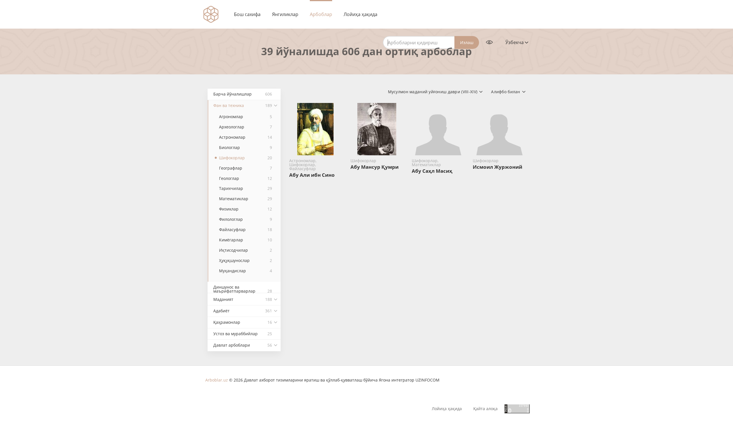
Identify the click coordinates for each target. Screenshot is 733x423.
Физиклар (245, 209)
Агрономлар (245, 116)
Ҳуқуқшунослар (245, 260)
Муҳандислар (245, 270)
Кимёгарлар (245, 240)
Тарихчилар (245, 188)
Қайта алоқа (485, 409)
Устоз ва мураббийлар (242, 333)
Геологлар (245, 178)
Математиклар (245, 198)
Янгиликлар (285, 14)
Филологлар (245, 219)
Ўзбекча (515, 42)
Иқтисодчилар (245, 250)
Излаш (466, 42)
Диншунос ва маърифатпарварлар (242, 288)
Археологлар (245, 127)
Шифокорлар (245, 157)
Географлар (245, 168)
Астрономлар (245, 137)
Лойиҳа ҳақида (360, 14)
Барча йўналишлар (242, 94)
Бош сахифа (247, 14)
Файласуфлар (245, 229)
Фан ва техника (242, 105)
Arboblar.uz (216, 380)
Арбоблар (321, 14)
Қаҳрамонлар (242, 322)
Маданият (242, 299)
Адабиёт (242, 310)
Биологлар (245, 147)
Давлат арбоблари (242, 345)
